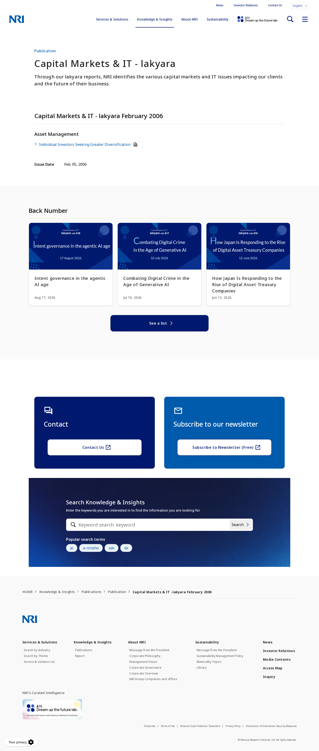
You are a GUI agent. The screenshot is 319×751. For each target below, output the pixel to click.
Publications (92, 592)
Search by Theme (36, 656)
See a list (158, 323)
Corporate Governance (145, 668)
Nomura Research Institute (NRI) (16, 19)
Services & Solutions (112, 19)
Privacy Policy (233, 726)
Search (238, 524)
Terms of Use (168, 726)
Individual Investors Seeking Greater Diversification (85, 144)
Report (80, 656)
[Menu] (305, 19)
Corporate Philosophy (144, 656)
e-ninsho (91, 548)
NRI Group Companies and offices (153, 679)
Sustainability (217, 19)
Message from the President (149, 650)
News (219, 5)
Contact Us (275, 5)
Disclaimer (150, 726)
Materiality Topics (209, 662)
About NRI (189, 19)
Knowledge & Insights (154, 19)
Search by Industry (37, 650)
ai (71, 548)
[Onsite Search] (290, 19)
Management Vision (143, 662)
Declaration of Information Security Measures (271, 726)
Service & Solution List (39, 662)
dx (126, 548)
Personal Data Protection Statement (200, 726)
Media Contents (277, 659)
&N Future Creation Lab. (258, 19)
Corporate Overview (143, 673)
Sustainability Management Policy (220, 656)
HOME (27, 592)
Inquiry (269, 676)
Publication (117, 592)
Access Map (273, 668)
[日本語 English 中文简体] (300, 5)
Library (201, 668)
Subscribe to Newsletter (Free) (223, 447)
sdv (111, 548)
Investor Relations (246, 5)
